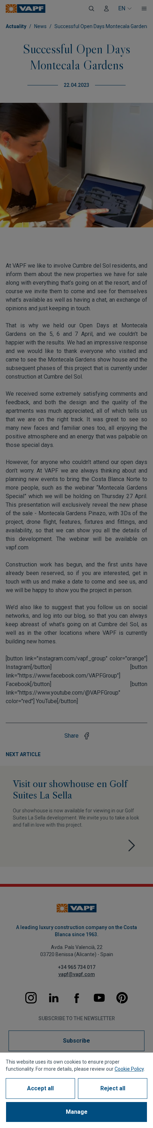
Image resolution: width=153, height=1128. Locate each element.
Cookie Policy (129, 1069)
